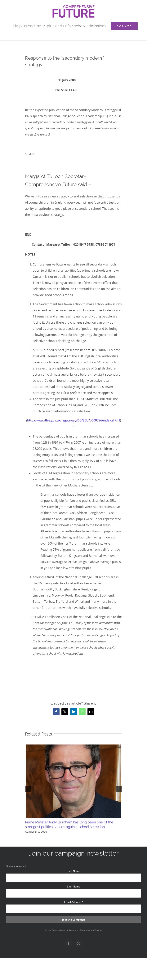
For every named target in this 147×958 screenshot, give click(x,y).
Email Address (73, 902)
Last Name (73, 886)
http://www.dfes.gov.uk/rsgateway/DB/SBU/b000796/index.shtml (73, 420)
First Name (73, 871)
